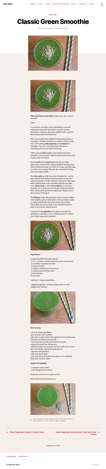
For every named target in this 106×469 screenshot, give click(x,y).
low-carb (56, 419)
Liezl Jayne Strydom (47, 28)
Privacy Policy (11, 456)
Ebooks (73, 4)
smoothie (39, 420)
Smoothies (53, 14)
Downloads (82, 4)
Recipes (32, 4)
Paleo (61, 419)
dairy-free (35, 419)
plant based (66, 419)
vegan (57, 420)
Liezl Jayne (7, 4)
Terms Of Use (22, 456)
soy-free (45, 420)
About (91, 4)
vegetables (62, 420)
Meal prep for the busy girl (60, 4)
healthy (51, 419)
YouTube (48, 4)
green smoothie (43, 419)
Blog (40, 4)
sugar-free (51, 420)
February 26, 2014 (63, 28)
